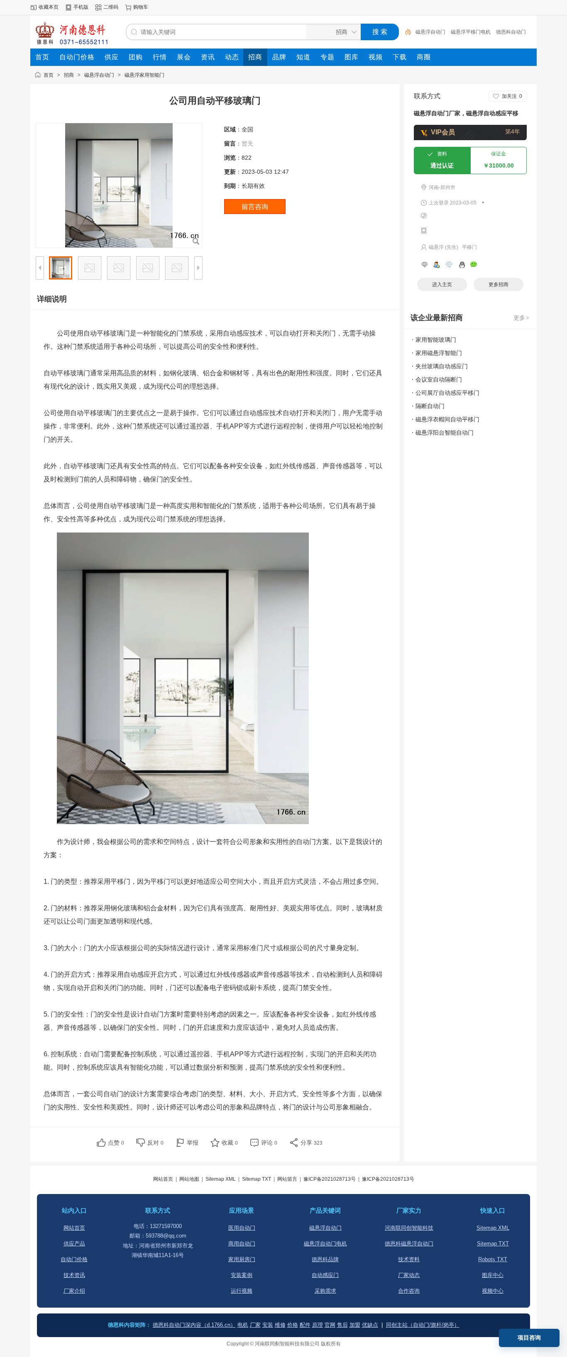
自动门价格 (74, 1259)
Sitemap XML (220, 1179)
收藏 (230, 1142)
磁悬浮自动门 (430, 32)
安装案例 (241, 1275)
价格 (292, 1325)
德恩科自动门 (511, 32)
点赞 (116, 1142)
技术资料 (409, 1259)
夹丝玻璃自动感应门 (441, 366)
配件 (305, 1325)
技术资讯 (74, 1275)
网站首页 (163, 1179)
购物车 (140, 7)
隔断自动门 (430, 406)
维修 (280, 1325)
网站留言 (287, 1179)
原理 (317, 1325)
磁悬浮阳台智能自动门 (444, 432)
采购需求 (325, 1291)
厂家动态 (409, 1275)
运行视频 (241, 1291)
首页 (49, 75)
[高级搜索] (405, 32)
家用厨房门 (241, 1259)
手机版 (80, 7)
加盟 (354, 1325)
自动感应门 (325, 1275)
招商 (69, 75)
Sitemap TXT (256, 1179)
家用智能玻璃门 (435, 339)
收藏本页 (49, 7)
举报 (192, 1142)
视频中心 (492, 1291)
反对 (155, 1142)
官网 (330, 1325)
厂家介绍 (74, 1291)
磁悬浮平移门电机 (471, 32)
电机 (242, 1325)
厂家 (255, 1325)
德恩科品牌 (325, 1259)
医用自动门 (241, 1228)
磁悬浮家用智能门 (144, 75)
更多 (521, 317)
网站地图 (189, 1179)
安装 (267, 1325)
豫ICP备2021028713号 (329, 1179)
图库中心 (492, 1275)
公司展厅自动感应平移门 (447, 392)
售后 (342, 1325)
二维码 (110, 7)
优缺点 (370, 1325)
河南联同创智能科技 (409, 1228)
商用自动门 (241, 1243)
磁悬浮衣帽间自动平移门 (447, 419)
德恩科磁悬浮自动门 (409, 1243)
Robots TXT (492, 1259)
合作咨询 (409, 1291)
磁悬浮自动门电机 (325, 1243)
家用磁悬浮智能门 (438, 353)
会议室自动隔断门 (438, 379)
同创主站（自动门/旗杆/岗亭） (422, 1325)
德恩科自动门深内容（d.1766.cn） (194, 1325)
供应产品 (74, 1243)
